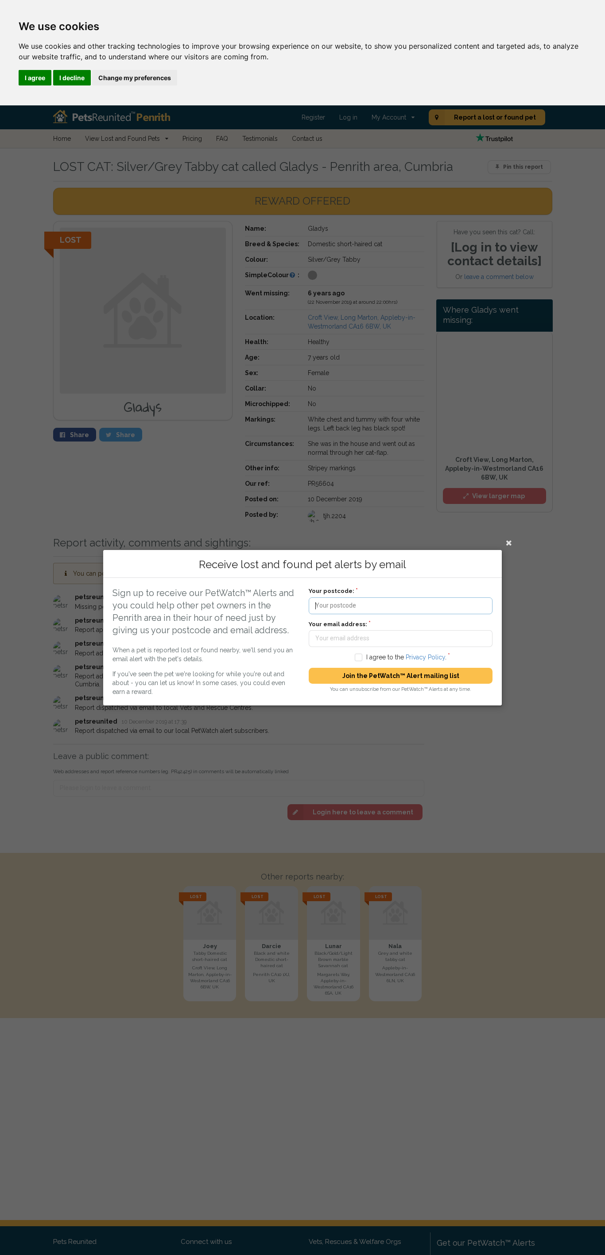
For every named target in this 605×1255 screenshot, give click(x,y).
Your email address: (338, 623)
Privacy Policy (425, 656)
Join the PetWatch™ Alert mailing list (400, 675)
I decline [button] (72, 77)
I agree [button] (35, 77)
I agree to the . (406, 656)
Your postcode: (331, 591)
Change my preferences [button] (134, 77)
